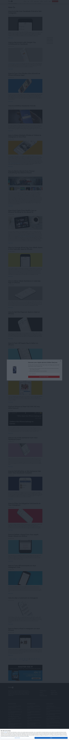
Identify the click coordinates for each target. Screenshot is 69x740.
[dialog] (34, 734)
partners (5, 732)
